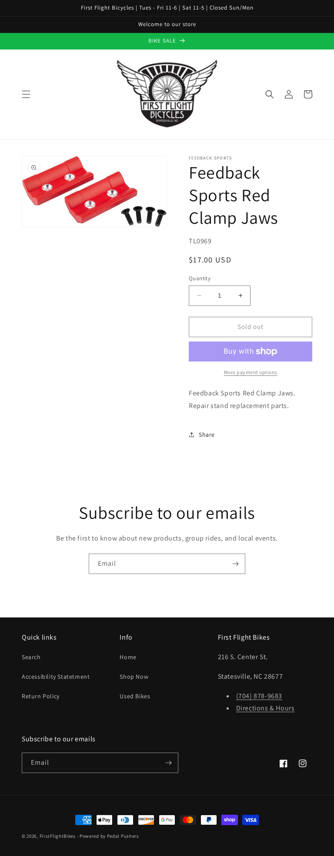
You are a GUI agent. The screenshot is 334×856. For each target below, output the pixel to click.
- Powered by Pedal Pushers (108, 836)
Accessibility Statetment (56, 676)
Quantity (199, 278)
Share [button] (207, 434)
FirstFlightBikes (58, 836)
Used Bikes (135, 696)
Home (128, 657)
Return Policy (41, 696)
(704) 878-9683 (259, 695)
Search (31, 657)
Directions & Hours (265, 708)
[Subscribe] (235, 564)
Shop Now (134, 676)
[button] (26, 94)
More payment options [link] (250, 372)
